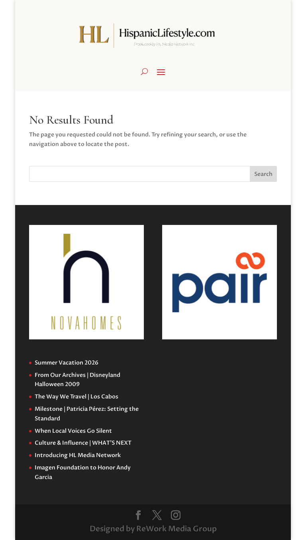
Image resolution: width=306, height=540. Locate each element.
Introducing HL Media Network (78, 455)
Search (263, 174)
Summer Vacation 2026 (66, 363)
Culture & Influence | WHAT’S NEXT (83, 443)
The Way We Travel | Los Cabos (76, 396)
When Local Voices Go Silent (73, 431)
